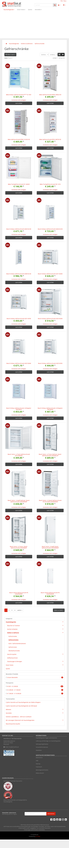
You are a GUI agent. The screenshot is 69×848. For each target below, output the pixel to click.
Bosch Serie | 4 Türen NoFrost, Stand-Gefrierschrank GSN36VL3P (50, 454)
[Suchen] (55, 5)
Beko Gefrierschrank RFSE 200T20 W (50, 139)
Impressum (39, 767)
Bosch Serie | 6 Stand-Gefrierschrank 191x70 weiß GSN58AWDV (50, 501)
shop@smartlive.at (14, 747)
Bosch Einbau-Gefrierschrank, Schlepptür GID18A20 (18, 408)
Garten (30, 9)
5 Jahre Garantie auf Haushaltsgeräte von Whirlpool (21, 706)
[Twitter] (54, 819)
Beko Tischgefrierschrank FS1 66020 (19, 184)
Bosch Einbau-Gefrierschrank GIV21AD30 (50, 318)
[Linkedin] (66, 819)
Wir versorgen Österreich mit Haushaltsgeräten (20, 720)
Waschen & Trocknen (13, 625)
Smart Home (20, 9)
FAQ (62, 1)
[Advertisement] (34, 25)
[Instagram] (63, 819)
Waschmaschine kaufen (13, 724)
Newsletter (39, 750)
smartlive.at (7, 738)
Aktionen (8, 709)
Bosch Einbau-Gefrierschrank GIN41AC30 (50, 229)
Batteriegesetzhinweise (42, 770)
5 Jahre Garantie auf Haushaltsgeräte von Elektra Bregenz (23, 702)
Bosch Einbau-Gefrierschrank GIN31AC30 (18, 229)
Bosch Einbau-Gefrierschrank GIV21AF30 (50, 363)
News (65, 1)
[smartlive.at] (12, 4)
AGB (37, 760)
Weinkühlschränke (14, 651)
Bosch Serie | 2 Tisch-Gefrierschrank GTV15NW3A (19, 454)
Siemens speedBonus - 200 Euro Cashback (18, 717)
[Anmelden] (59, 5)
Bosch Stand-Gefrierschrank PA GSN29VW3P (18, 593)
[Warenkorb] (64, 5)
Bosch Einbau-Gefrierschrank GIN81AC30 (18, 274)
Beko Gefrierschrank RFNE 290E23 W (50, 94)
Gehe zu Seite (58, 610)
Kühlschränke (13, 636)
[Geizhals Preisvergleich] (18, 753)
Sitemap (38, 764)
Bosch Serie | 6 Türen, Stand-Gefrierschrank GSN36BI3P (19, 547)
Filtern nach (10, 54)
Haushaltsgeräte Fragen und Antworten (46, 738)
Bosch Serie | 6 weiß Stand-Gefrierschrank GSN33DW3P (50, 547)
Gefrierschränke (13, 640)
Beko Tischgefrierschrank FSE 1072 (50, 184)
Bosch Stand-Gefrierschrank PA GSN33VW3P (50, 593)
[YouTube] (57, 819)
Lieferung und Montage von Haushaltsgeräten (48, 741)
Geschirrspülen (11, 654)
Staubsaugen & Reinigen (14, 661)
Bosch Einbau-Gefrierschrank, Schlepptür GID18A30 (50, 408)
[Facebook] (51, 819)
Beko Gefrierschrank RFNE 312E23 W (19, 139)
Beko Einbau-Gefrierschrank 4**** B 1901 (18, 94)
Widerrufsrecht (40, 773)
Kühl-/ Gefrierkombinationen (17, 643)
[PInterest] (60, 819)
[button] (59, 54)
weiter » (19, 610)
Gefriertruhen (13, 647)
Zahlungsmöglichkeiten (42, 744)
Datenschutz (39, 757)
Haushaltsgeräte (8, 9)
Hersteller (38, 9)
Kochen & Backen (12, 629)
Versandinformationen (42, 747)
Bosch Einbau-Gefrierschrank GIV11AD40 (50, 274)
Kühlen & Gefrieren (13, 633)
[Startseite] (6, 43)
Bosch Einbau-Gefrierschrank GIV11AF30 (19, 318)
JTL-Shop (37, 836)
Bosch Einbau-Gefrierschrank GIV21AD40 (18, 363)
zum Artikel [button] (18, 103)
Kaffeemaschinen (12, 658)
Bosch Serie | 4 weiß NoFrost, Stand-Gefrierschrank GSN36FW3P (19, 501)
